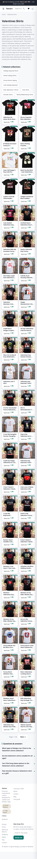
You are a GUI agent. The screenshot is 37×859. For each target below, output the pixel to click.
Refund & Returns (5, 831)
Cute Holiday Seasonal (10, 85)
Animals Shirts (8, 94)
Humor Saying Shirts (10, 75)
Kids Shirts (25, 90)
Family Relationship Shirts (25, 94)
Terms (4, 827)
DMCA (4, 837)
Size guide (16, 799)
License (4, 842)
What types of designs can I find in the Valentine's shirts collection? (16, 749)
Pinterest (5, 819)
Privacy (4, 824)
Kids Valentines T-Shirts (10, 90)
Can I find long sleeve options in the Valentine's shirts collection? (15, 764)
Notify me (18, 838)
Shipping (5, 834)
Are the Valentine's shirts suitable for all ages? (17, 757)
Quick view (6, 122)
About (15, 791)
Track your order (18, 789)
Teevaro (9, 8)
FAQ (3, 840)
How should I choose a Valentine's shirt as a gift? (17, 772)
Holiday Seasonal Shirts (10, 71)
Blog (14, 797)
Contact (15, 794)
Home (3, 14)
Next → (23, 737)
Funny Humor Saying (10, 80)
